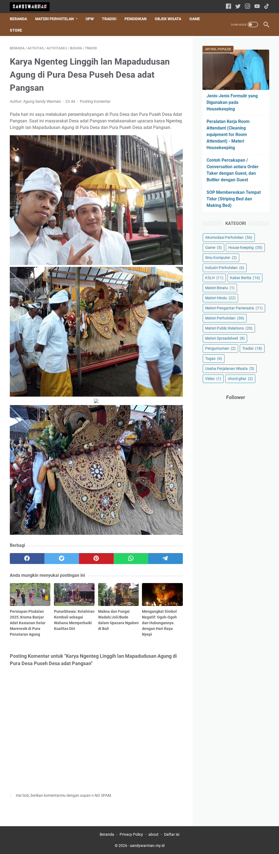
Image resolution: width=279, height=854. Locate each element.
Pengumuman (220, 348)
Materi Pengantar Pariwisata (234, 308)
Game (194, 19)
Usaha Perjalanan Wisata (229, 368)
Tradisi (109, 19)
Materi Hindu (220, 298)
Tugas (213, 358)
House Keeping (245, 247)
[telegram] (165, 558)
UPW (90, 19)
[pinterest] (96, 558)
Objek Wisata (168, 19)
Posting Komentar (95, 101)
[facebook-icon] (228, 6)
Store (16, 30)
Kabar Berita (245, 278)
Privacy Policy (131, 834)
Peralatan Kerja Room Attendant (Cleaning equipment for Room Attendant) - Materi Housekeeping (228, 134)
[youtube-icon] (257, 6)
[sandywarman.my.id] (33, 7)
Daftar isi (171, 834)
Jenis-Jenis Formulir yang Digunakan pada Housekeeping (232, 102)
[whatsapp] (131, 558)
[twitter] (61, 558)
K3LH (214, 278)
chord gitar (240, 378)
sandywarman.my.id (147, 845)
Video (213, 378)
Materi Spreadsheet (225, 338)
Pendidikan (136, 19)
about (153, 834)
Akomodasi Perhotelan (228, 237)
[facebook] (27, 558)
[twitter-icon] (238, 6)
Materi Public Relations (229, 328)
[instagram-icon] (247, 6)
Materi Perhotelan (54, 19)
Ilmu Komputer (221, 257)
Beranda (18, 19)
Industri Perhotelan (224, 267)
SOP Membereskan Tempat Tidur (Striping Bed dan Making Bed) (234, 199)
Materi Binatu (220, 288)
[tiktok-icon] (266, 6)
